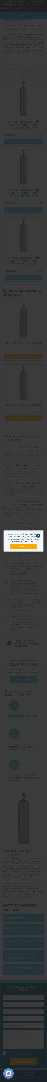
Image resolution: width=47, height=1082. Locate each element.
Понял (23, 546)
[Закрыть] (39, 534)
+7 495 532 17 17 (28, 541)
